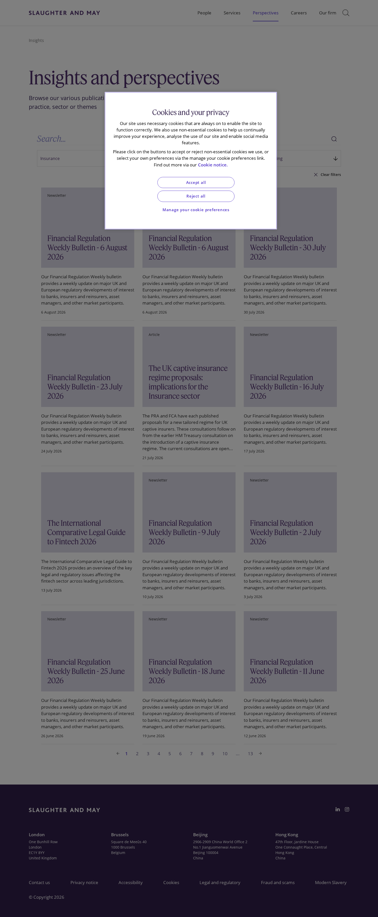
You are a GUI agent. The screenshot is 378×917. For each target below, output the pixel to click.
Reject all (195, 196)
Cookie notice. (213, 165)
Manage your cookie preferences (196, 209)
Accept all (196, 182)
